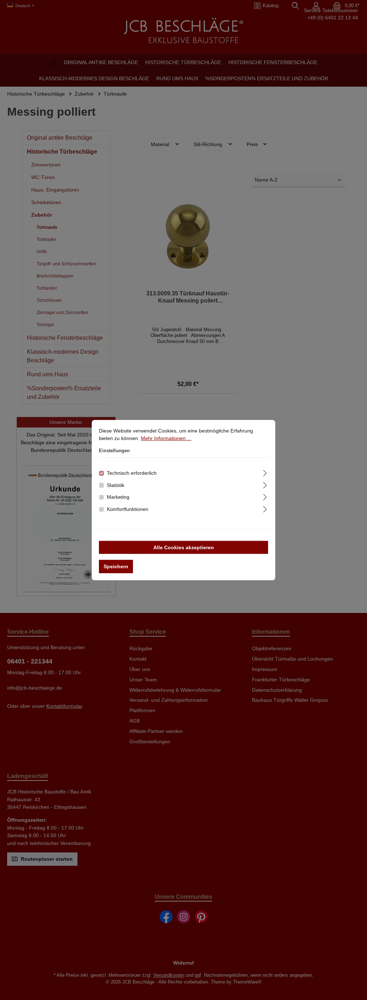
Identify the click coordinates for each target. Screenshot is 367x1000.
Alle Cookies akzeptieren (183, 547)
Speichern (116, 566)
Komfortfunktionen (127, 509)
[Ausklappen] (265, 472)
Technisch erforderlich (132, 473)
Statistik (115, 485)
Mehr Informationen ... (166, 438)
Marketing (118, 497)
